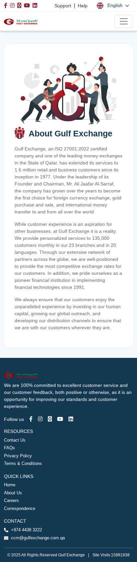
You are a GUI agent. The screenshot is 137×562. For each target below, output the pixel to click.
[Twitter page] (50, 419)
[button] (113, 5)
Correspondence (19, 508)
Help (82, 5)
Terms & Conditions (23, 463)
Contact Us (15, 440)
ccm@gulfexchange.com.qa (38, 537)
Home (9, 484)
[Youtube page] (60, 419)
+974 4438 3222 (26, 529)
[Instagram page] (40, 419)
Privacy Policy (18, 455)
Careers (11, 500)
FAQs (9, 447)
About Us (13, 492)
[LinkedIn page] (70, 419)
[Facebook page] (31, 419)
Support (63, 5)
